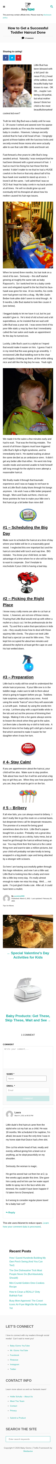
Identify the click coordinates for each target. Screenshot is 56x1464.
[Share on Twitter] (12, 58)
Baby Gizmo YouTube (20, 1346)
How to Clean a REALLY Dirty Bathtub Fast (24, 1294)
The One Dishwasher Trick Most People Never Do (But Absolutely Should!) (26, 1274)
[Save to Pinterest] (19, 58)
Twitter (13, 1369)
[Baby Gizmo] (28, 7)
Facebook (14, 1355)
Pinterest (14, 1360)
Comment (8, 1044)
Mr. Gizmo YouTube (19, 1350)
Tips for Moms (8, 905)
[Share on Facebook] (6, 58)
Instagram (14, 1364)
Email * (11, 1086)
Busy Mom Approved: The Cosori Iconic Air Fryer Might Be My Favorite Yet (28, 1304)
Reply (11, 1212)
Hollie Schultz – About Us (21, 1396)
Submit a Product (18, 1418)
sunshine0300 (19, 896)
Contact (13, 1406)
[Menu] (4, 6)
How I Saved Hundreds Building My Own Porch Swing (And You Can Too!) (27, 1261)
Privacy (13, 1410)
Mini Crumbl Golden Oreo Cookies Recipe (26, 1285)
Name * (10, 1074)
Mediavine (28, 1451)
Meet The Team (17, 1401)
